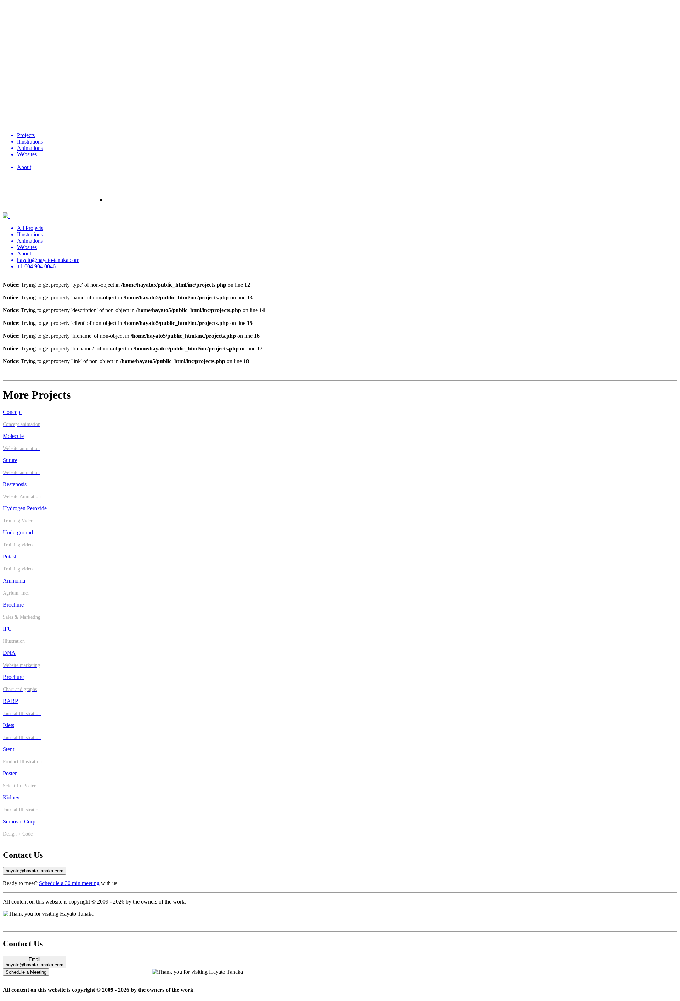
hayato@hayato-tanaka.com (34, 870)
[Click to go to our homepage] (340, 64)
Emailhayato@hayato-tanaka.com (34, 962)
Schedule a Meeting (26, 972)
